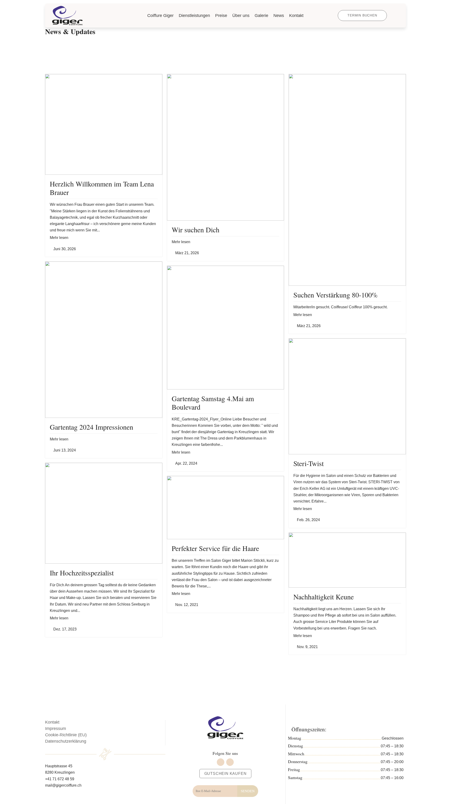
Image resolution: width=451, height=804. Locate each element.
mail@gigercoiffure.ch (63, 785)
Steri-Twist (308, 463)
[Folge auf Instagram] (230, 762)
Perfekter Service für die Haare (215, 548)
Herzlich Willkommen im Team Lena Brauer (102, 188)
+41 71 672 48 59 (59, 779)
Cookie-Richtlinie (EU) (66, 735)
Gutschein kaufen (225, 774)
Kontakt (52, 722)
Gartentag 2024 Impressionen (91, 427)
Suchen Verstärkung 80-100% (335, 294)
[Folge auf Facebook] (220, 762)
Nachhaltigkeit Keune (323, 596)
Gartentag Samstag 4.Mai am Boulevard (213, 403)
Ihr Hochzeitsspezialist (82, 572)
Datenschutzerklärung (65, 741)
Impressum (55, 728)
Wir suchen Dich (195, 229)
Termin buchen (362, 15)
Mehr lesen (59, 238)
